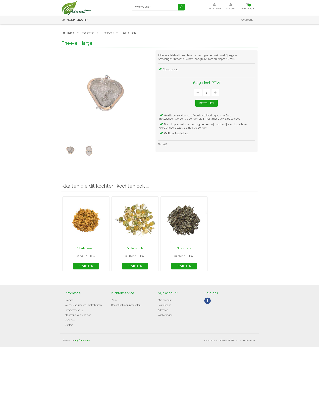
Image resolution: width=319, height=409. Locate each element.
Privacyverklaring (74, 310)
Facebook (207, 301)
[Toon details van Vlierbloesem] (86, 220)
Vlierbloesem (86, 248)
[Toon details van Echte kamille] (135, 220)
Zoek (114, 300)
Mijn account (164, 300)
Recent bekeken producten (126, 305)
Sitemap (69, 300)
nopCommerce (82, 340)
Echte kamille (135, 248)
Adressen (163, 310)
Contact (69, 325)
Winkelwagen (165, 315)
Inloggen (230, 8)
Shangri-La (184, 248)
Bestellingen (164, 305)
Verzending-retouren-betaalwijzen (83, 305)
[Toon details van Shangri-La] (184, 220)
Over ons (247, 20)
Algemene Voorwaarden (78, 315)
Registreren (215, 8)
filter (160, 144)
